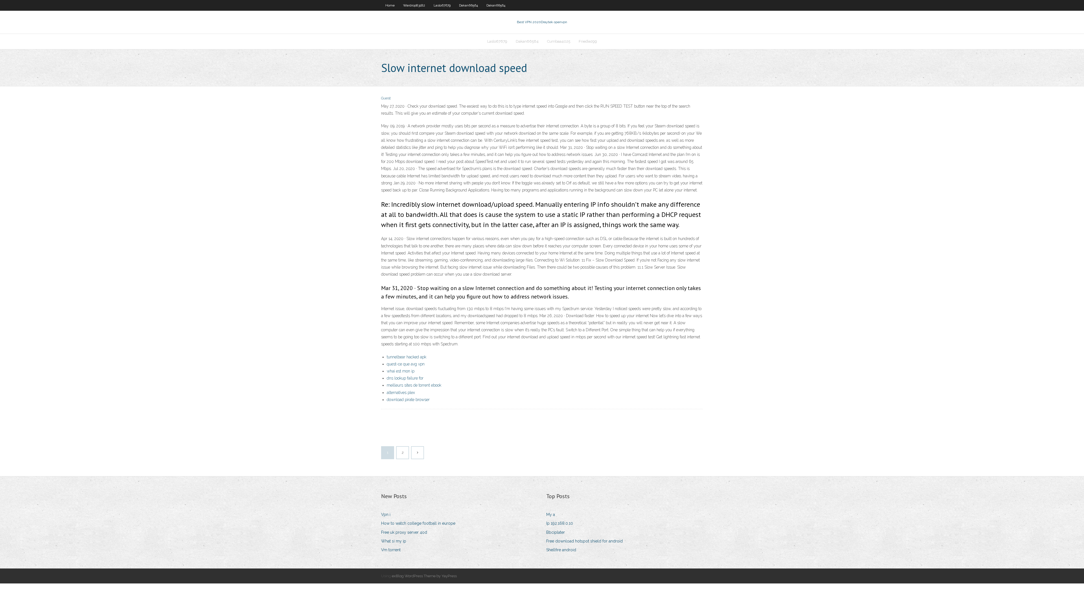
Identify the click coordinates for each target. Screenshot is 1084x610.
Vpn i (385, 514)
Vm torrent (391, 550)
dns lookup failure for (405, 378)
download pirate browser (408, 399)
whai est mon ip (400, 371)
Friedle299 (588, 41)
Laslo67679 (442, 5)
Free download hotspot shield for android (584, 541)
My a (550, 514)
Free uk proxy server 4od (404, 532)
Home (390, 5)
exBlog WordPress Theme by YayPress (424, 576)
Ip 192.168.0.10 (559, 523)
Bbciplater (555, 532)
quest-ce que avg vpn (406, 364)
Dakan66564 (468, 5)
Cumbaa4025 (558, 41)
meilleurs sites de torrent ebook (414, 385)
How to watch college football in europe (418, 523)
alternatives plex (401, 392)
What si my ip (393, 541)
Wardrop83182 (414, 5)
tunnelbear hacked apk (406, 357)
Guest (386, 98)
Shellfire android (561, 550)
